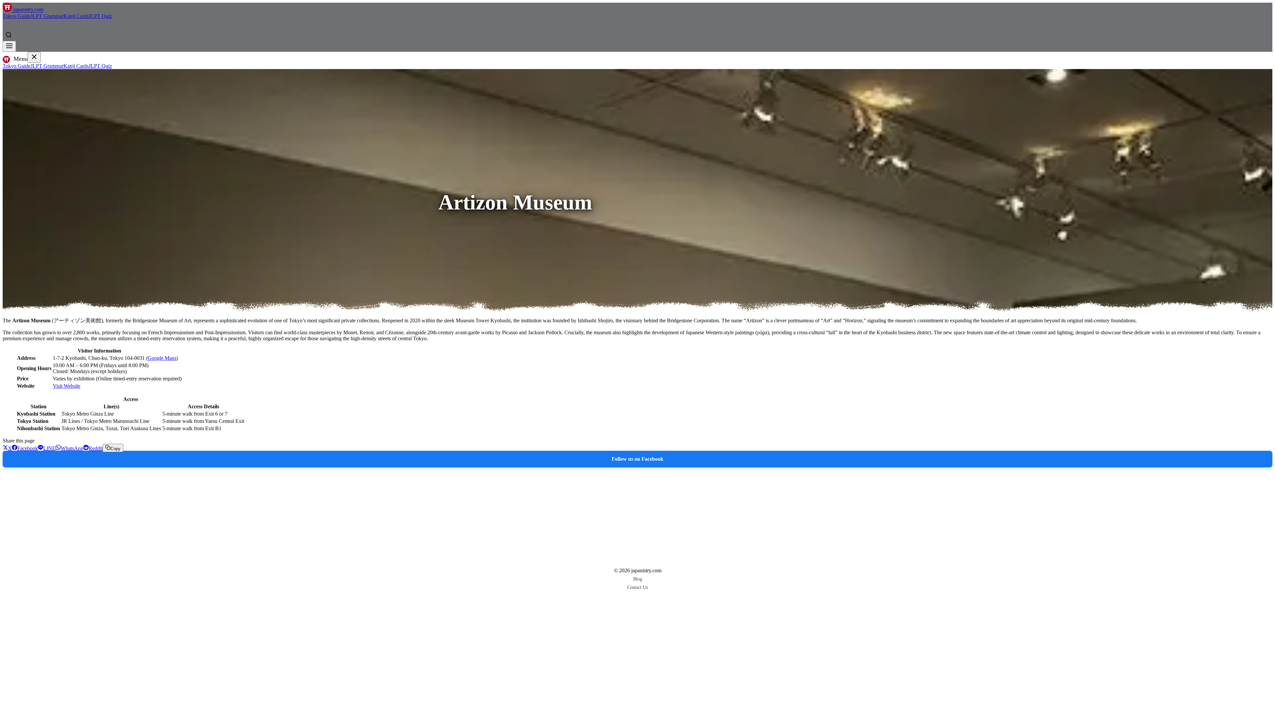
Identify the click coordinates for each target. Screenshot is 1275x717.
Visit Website (66, 386)
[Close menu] (34, 57)
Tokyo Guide (17, 16)
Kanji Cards (76, 16)
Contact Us (637, 587)
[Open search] (9, 35)
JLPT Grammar (47, 16)
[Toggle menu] (9, 46)
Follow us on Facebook (637, 459)
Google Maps (162, 358)
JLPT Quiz (100, 16)
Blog (637, 579)
